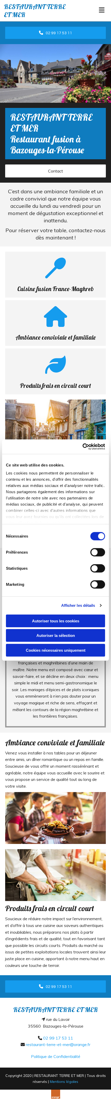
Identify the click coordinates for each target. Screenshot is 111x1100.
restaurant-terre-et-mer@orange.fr (58, 1044)
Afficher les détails (78, 605)
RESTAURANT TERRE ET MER (35, 10)
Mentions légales (64, 1081)
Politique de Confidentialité (55, 1056)
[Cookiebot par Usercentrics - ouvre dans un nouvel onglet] (82, 446)
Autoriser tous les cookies (55, 620)
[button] (55, 33)
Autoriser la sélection (55, 635)
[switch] (97, 552)
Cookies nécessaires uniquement (55, 650)
